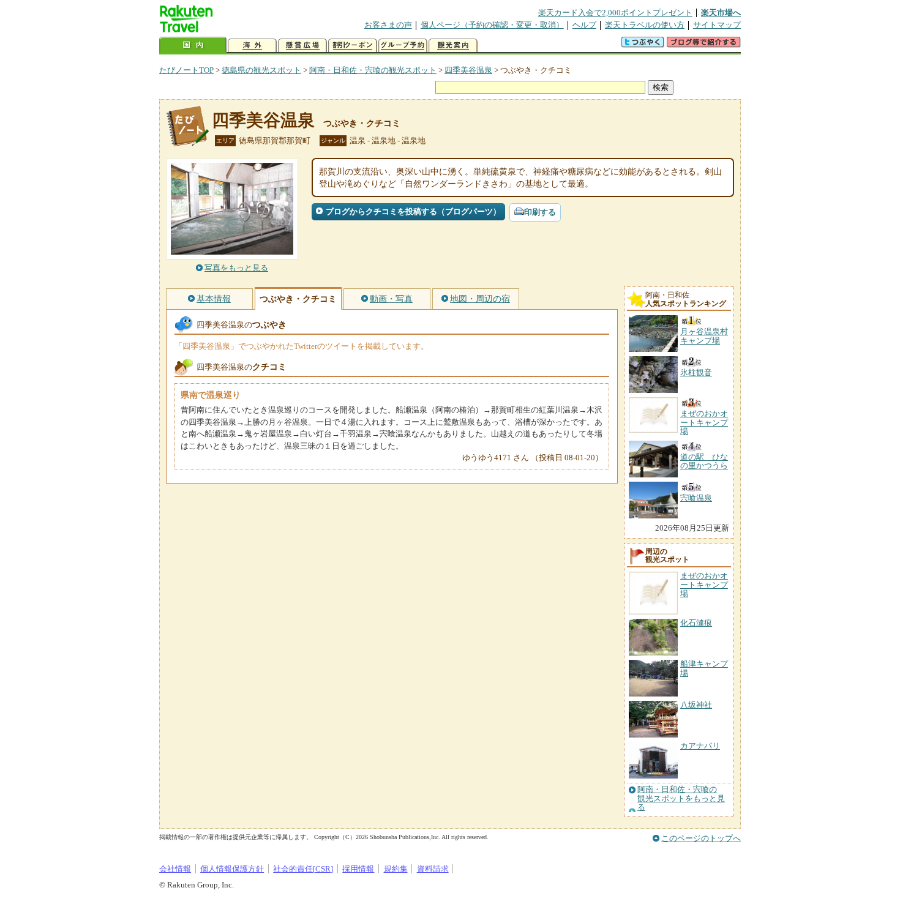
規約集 (396, 868)
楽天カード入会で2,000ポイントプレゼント (615, 12)
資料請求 (433, 868)
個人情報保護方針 (232, 868)
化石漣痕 (696, 622)
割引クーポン (352, 45)
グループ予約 (402, 45)
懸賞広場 (302, 45)
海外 (252, 45)
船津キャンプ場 (704, 668)
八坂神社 (696, 704)
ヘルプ (584, 24)
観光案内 (453, 45)
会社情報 (175, 868)
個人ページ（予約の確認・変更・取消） (492, 24)
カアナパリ (700, 745)
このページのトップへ (701, 838)
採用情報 (358, 868)
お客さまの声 (388, 24)
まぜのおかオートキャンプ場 (704, 584)
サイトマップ (717, 24)
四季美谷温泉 (468, 70)
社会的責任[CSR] (303, 868)
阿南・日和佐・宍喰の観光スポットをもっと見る (681, 798)
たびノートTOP (186, 70)
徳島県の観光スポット (261, 70)
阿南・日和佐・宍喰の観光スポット (373, 70)
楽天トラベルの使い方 (644, 24)
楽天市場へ (721, 12)
